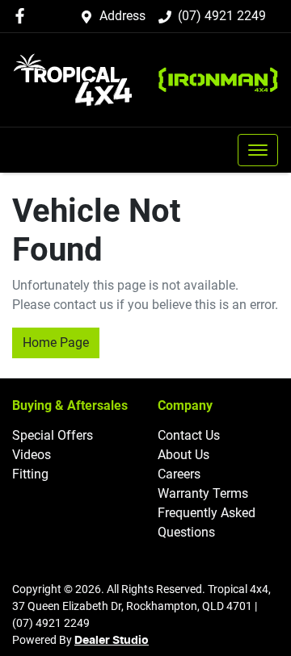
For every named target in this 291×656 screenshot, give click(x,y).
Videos (31, 454)
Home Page (56, 342)
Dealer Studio (111, 640)
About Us (183, 454)
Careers (179, 474)
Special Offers (52, 435)
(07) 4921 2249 (222, 15)
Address (122, 15)
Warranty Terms (203, 493)
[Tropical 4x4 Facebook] (23, 15)
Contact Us (189, 435)
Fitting (30, 474)
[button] (258, 150)
